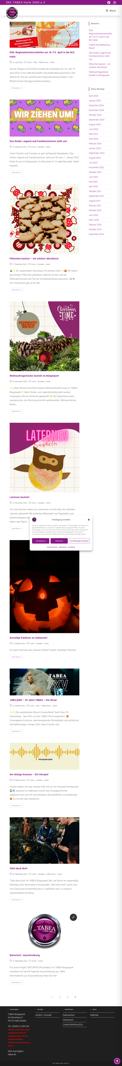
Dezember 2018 (96, 234)
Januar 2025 (95, 100)
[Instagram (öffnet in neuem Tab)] (114, 2)
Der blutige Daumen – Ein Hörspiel (29, 774)
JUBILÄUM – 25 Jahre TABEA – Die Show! (33, 700)
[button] (89, 519)
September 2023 (96, 153)
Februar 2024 (95, 143)
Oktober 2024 (95, 115)
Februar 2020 (95, 224)
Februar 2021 (95, 205)
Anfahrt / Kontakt (43, 1015)
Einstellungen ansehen (79, 541)
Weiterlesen (18, 88)
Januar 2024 (95, 148)
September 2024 (96, 119)
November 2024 (96, 110)
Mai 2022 (93, 181)
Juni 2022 (93, 177)
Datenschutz (63, 547)
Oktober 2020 (95, 210)
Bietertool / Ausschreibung (25, 955)
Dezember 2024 (96, 105)
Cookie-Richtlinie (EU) (73, 1024)
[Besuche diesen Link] (73, 917)
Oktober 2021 (95, 191)
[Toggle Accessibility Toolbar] (117, 1061)
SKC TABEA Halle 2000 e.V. (26, 2)
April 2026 (93, 96)
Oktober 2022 (95, 172)
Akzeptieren (41, 541)
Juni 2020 (93, 215)
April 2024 (93, 138)
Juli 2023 (93, 162)
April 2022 (93, 186)
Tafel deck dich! (18, 868)
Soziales (41, 147)
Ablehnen (59, 541)
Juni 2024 (93, 129)
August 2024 (95, 124)
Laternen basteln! (19, 497)
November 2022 (96, 167)
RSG (35, 62)
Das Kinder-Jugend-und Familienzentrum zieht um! (38, 141)
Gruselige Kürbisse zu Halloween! (28, 637)
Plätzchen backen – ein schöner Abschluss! (34, 258)
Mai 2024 (93, 134)
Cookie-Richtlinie (52, 547)
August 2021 (95, 201)
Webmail (94, 1015)
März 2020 (94, 220)
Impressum (71, 547)
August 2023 (95, 158)
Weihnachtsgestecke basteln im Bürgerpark (34, 375)
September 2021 (96, 196)
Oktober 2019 (95, 229)
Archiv (29, 62)
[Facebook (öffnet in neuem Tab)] (110, 2)
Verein (52, 62)
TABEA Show (43, 62)
